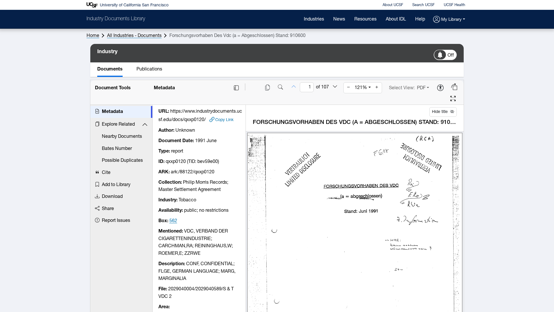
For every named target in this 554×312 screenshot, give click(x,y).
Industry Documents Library (116, 19)
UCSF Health (454, 5)
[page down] (335, 87)
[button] (449, 19)
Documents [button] (110, 69)
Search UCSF (423, 5)
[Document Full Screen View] (453, 99)
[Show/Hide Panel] (236, 87)
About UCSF (393, 5)
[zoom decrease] (348, 88)
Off (451, 55)
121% (361, 88)
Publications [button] (149, 69)
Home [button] (93, 36)
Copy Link (224, 120)
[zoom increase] (377, 88)
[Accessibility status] (440, 88)
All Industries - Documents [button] (134, 36)
